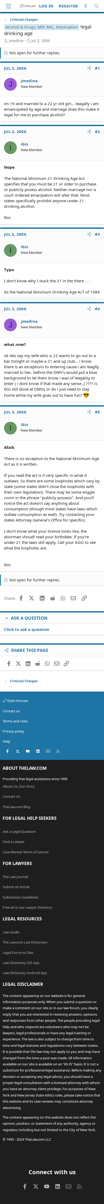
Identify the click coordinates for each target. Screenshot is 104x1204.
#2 (97, 131)
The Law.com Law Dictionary (25, 942)
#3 (97, 234)
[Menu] (8, 6)
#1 (97, 68)
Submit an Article (16, 886)
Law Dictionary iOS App (21, 962)
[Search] (96, 6)
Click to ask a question (26, 629)
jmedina (16, 40)
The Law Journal (15, 876)
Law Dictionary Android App (25, 972)
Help (6, 741)
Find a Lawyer (14, 841)
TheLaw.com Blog (16, 806)
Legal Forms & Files (18, 952)
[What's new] (86, 6)
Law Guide (11, 932)
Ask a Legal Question (19, 831)
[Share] (89, 68)
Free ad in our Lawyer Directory (27, 907)
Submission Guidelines (20, 897)
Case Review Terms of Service (26, 852)
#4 (97, 308)
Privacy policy (13, 731)
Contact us (11, 711)
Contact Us (11, 796)
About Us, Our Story (19, 786)
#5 (97, 412)
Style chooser (17, 700)
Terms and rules (15, 721)
